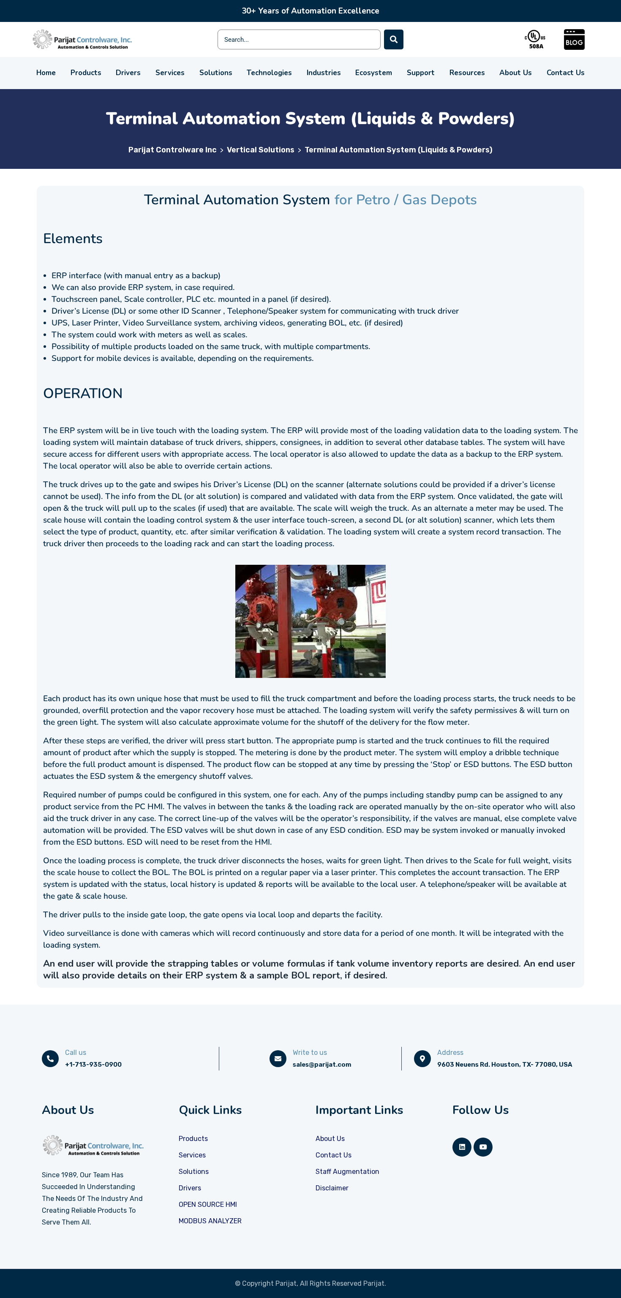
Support (421, 73)
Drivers (128, 73)
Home (46, 73)
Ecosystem (373, 73)
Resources (467, 73)
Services (170, 73)
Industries (324, 73)
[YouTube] (483, 1147)
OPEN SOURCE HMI (208, 1204)
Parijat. (374, 1283)
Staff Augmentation (347, 1172)
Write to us (310, 1053)
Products (86, 73)
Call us (75, 1053)
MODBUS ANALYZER (210, 1221)
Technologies (269, 73)
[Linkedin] (461, 1147)
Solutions (215, 73)
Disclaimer (332, 1188)
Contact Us (566, 73)
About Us (515, 73)
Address (450, 1053)
